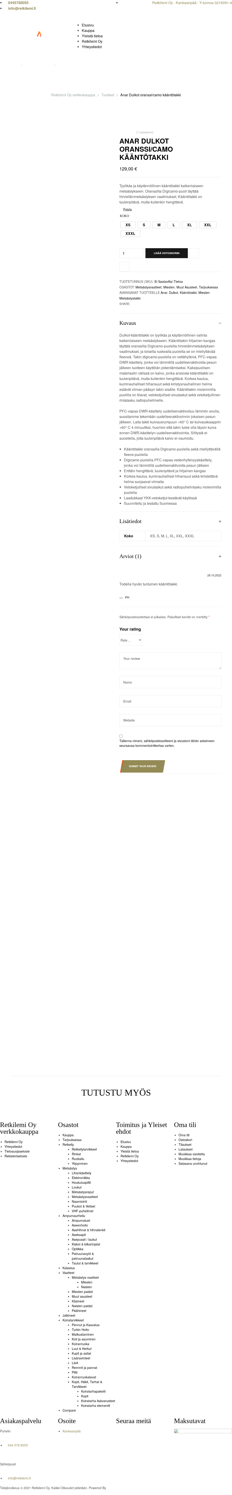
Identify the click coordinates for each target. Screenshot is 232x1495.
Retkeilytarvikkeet (84, 1149)
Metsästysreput (83, 1192)
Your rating (130, 629)
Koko (124, 216)
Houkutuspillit (81, 1182)
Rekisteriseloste (16, 1156)
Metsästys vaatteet (85, 1277)
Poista (127, 209)
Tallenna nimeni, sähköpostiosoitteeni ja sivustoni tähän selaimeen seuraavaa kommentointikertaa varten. (167, 743)
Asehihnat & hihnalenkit (88, 1230)
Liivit (75, 1363)
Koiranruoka (80, 1344)
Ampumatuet (81, 1220)
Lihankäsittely (81, 1173)
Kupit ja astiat (81, 1353)
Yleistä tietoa (130, 1151)
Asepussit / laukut (84, 1239)
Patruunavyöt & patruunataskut (83, 1256)
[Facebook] (121, 1434)
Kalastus (69, 1268)
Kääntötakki (188, 292)
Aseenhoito (80, 1225)
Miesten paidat (82, 1291)
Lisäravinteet (81, 1358)
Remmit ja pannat (84, 1367)
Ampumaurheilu (74, 1215)
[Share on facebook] (133, 304)
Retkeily (68, 1144)
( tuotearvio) (144, 132)
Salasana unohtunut (193, 1163)
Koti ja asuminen (84, 1339)
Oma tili (184, 1135)
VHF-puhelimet (82, 1211)
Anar (164, 292)
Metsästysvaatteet (148, 287)
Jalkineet (69, 1315)
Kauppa (68, 1135)
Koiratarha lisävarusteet (98, 1400)
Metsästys (70, 1168)
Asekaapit (79, 1234)
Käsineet (78, 1301)
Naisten (86, 1287)
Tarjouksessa (208, 287)
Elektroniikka (81, 1177)
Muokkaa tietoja (190, 1158)
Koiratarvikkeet (73, 1320)
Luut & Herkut (82, 1348)
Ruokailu (78, 1158)
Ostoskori (185, 1139)
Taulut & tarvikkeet (85, 1263)
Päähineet (79, 1310)
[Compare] (124, 267)
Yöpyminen (80, 1163)
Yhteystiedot (13, 1146)
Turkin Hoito (80, 1329)
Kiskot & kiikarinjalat (86, 1244)
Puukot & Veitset (83, 1206)
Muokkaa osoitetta (192, 1154)
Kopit (84, 1396)
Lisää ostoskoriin (166, 253)
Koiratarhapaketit (93, 1391)
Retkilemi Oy (14, 1141)
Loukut (77, 1187)
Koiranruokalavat (84, 1377)
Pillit (74, 1372)
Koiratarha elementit (95, 1405)
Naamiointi (79, 1201)
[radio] (128, 225)
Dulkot (173, 292)
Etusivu (126, 1141)
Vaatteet (68, 1272)
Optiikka (77, 1249)
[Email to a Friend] (138, 304)
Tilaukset (185, 1144)
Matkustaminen (83, 1334)
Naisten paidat (82, 1306)
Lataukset (186, 1149)
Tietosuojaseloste (17, 1151)
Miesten (169, 287)
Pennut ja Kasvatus (85, 1325)
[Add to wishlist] (194, 253)
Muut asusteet (186, 287)
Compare (69, 1410)
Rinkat (76, 1154)
